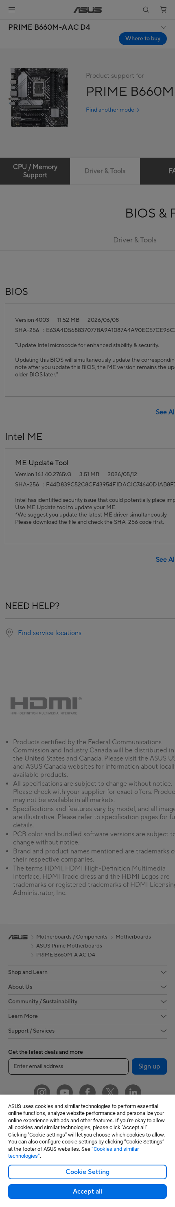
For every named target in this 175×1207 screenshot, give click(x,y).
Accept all (87, 1191)
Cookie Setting (87, 1172)
